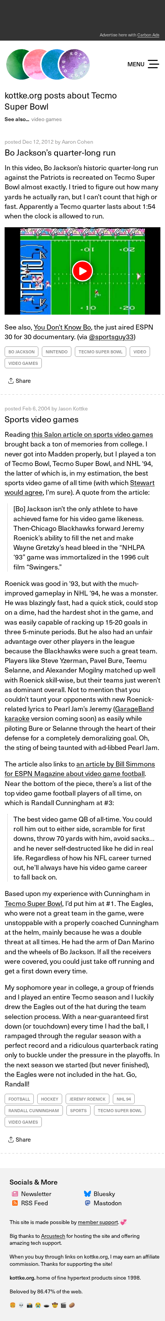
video (140, 351)
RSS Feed (34, 1202)
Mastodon (108, 1202)
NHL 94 (124, 1099)
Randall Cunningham (33, 1110)
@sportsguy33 (111, 336)
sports (78, 1110)
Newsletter (36, 1193)
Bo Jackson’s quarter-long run (60, 152)
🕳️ (46, 1304)
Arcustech (53, 1236)
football (19, 1099)
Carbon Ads (148, 34)
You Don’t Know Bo (62, 327)
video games (46, 119)
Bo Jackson (21, 351)
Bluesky (104, 1193)
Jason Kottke (73, 408)
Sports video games (42, 418)
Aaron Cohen (77, 142)
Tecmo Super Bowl (100, 351)
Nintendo (57, 351)
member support (98, 1222)
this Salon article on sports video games (92, 434)
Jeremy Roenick (87, 1099)
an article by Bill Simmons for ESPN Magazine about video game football (80, 768)
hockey (49, 1099)
